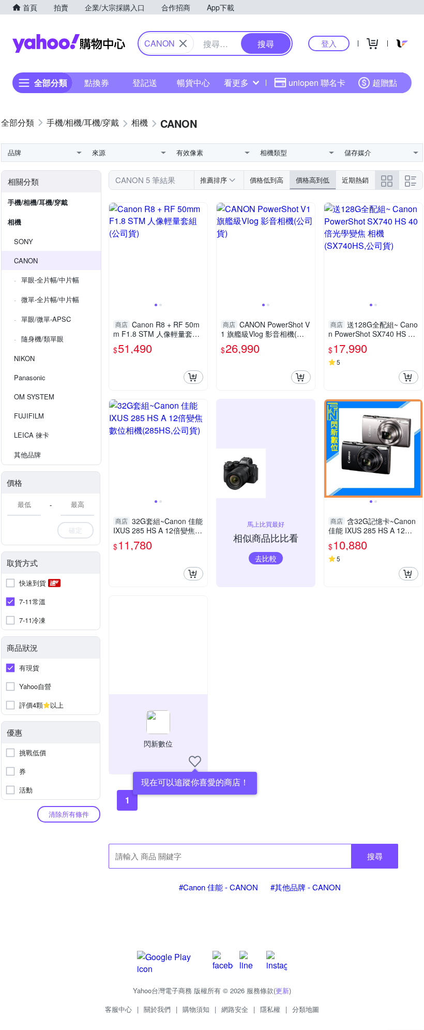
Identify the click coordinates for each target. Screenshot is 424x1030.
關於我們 (157, 1009)
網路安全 (234, 1009)
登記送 (144, 82)
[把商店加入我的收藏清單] (195, 761)
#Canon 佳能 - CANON (218, 887)
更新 (282, 990)
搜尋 (375, 855)
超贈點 (384, 82)
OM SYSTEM (34, 396)
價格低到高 (266, 180)
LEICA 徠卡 (31, 435)
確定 (75, 530)
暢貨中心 (193, 82)
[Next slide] (200, 252)
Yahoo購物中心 (68, 43)
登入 (329, 43)
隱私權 (270, 1009)
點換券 (96, 82)
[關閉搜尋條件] (183, 43)
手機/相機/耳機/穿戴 (38, 202)
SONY (23, 241)
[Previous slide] (116, 252)
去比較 (266, 558)
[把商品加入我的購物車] (193, 377)
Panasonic (30, 377)
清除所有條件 (69, 814)
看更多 (236, 82)
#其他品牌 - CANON (305, 887)
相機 (14, 222)
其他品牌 (27, 454)
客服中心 (118, 1009)
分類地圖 (305, 1009)
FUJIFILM (29, 416)
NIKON (24, 358)
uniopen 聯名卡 (317, 82)
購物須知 (196, 1009)
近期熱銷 (355, 180)
